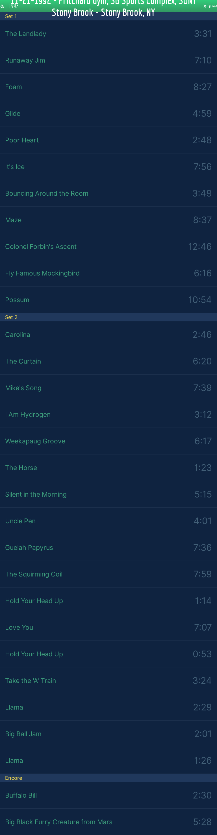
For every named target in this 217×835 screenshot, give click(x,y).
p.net (213, 6)
